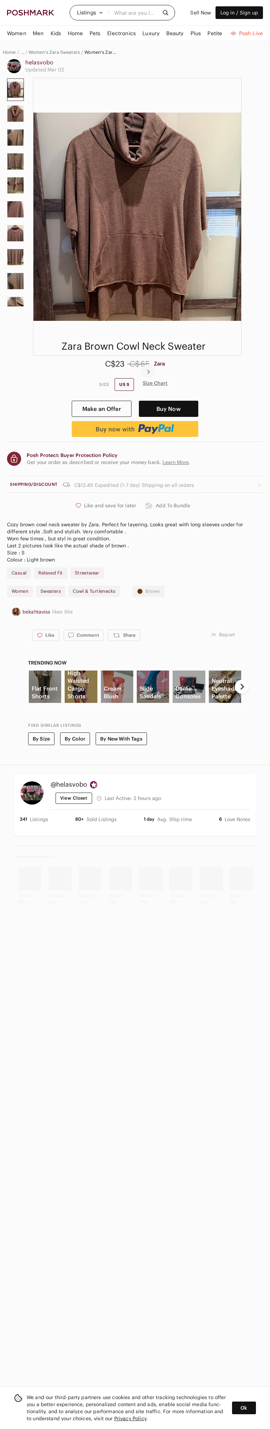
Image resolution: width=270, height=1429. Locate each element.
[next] (148, 371)
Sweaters (50, 591)
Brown (153, 591)
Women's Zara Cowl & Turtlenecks (100, 52)
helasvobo (39, 62)
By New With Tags (121, 739)
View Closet (74, 798)
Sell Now (200, 12)
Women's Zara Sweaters (54, 52)
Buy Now (168, 408)
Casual (19, 573)
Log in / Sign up (239, 12)
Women (20, 591)
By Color (75, 739)
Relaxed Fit (50, 573)
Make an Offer (101, 408)
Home (9, 52)
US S (124, 384)
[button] (90, 12)
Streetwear (87, 573)
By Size (41, 739)
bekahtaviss (37, 612)
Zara (159, 363)
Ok (243, 1408)
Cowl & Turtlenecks (94, 591)
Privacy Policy (130, 1418)
